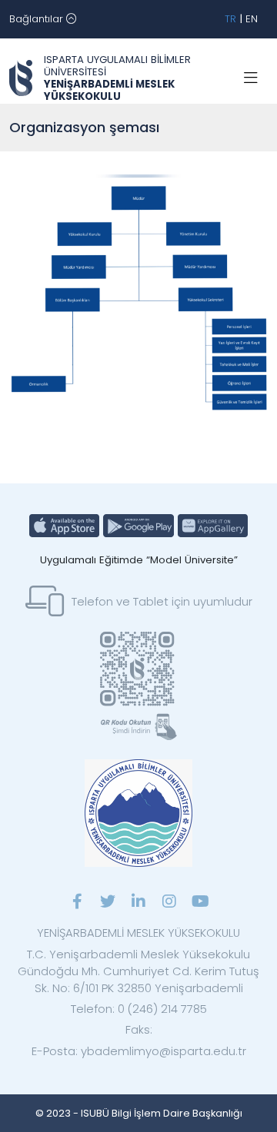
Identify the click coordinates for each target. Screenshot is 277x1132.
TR (230, 19)
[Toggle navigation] (251, 78)
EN (251, 19)
